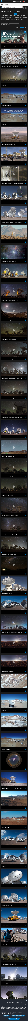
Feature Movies (23, 17)
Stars (18, 22)
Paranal (7, 21)
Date (26, 27)
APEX (19, 13)
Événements (8, 17)
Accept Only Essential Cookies (18, 1015)
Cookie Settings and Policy (14, 1018)
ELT (24, 15)
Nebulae (3, 21)
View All (2, 13)
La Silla (21, 19)
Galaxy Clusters (15, 19)
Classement (22, 27)
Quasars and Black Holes (21, 21)
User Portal (19, 1)
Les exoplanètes (15, 17)
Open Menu (5, 4)
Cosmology (19, 15)
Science (14, 1)
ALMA (15, 13)
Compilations (13, 15)
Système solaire (4, 22)
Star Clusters (12, 22)
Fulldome (3, 19)
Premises (12, 21)
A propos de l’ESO (9, 13)
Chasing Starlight (5, 15)
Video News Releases (5, 24)
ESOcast (3, 17)
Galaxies (8, 19)
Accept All (6, 1015)
